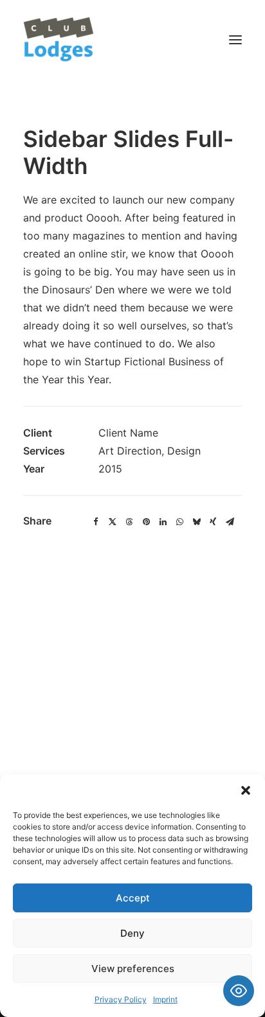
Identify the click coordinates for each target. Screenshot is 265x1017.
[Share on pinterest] (146, 522)
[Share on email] (229, 522)
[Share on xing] (213, 522)
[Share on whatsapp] (179, 522)
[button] (245, 790)
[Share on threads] (129, 522)
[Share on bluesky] (196, 522)
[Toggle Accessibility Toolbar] (238, 990)
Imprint (165, 999)
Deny (132, 933)
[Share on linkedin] (162, 522)
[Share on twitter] (112, 522)
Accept (133, 898)
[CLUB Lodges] (59, 39)
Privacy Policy (121, 999)
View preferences (132, 968)
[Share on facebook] (96, 522)
